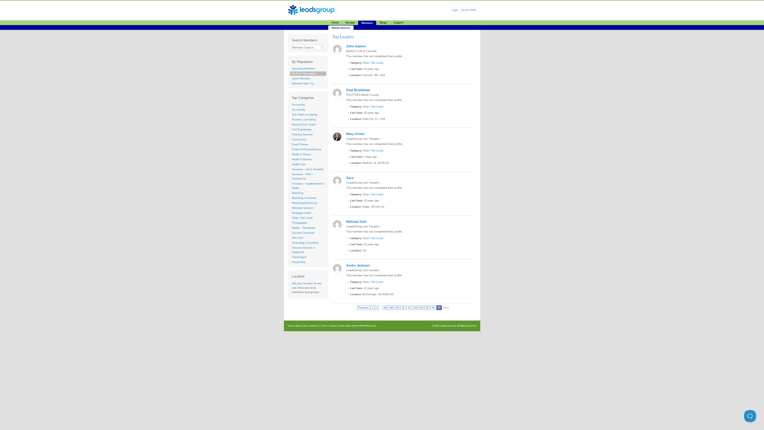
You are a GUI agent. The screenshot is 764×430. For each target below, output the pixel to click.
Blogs (383, 22)
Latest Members (301, 78)
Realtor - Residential (303, 227)
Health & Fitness (301, 154)
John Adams (356, 46)
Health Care (298, 164)
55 (427, 307)
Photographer (299, 222)
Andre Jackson (358, 265)
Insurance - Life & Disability (308, 169)
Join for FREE (468, 10)
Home (335, 22)
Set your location (302, 283)
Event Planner (300, 144)
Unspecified (298, 262)
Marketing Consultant (304, 197)
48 (385, 307)
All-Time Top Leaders (304, 73)
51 (403, 307)
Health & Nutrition (302, 159)
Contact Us (314, 325)
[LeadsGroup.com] (311, 4)
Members (367, 23)
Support (398, 22)
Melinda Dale (356, 222)
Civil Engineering (301, 129)
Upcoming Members (303, 68)
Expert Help (344, 325)
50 (397, 307)
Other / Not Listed (302, 217)
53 (415, 307)
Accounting (298, 104)
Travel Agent (299, 257)
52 (409, 307)
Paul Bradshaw (358, 90)
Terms (325, 325)
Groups (350, 22)
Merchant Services (303, 207)
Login (455, 10)
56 (433, 307)
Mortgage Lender (301, 212)
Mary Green (355, 134)
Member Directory (341, 28)
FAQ (305, 325)
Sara (349, 178)
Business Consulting (304, 119)
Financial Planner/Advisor (306, 149)
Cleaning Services (302, 134)
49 (391, 307)
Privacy (333, 325)
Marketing (297, 193)
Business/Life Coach (304, 124)
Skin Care (297, 237)
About (298, 325)
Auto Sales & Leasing (304, 114)
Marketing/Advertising (304, 202)
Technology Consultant (305, 242)
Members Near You (303, 83)
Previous (363, 307)
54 (421, 307)
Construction (299, 139)
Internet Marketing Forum (364, 325)
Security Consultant (303, 232)
